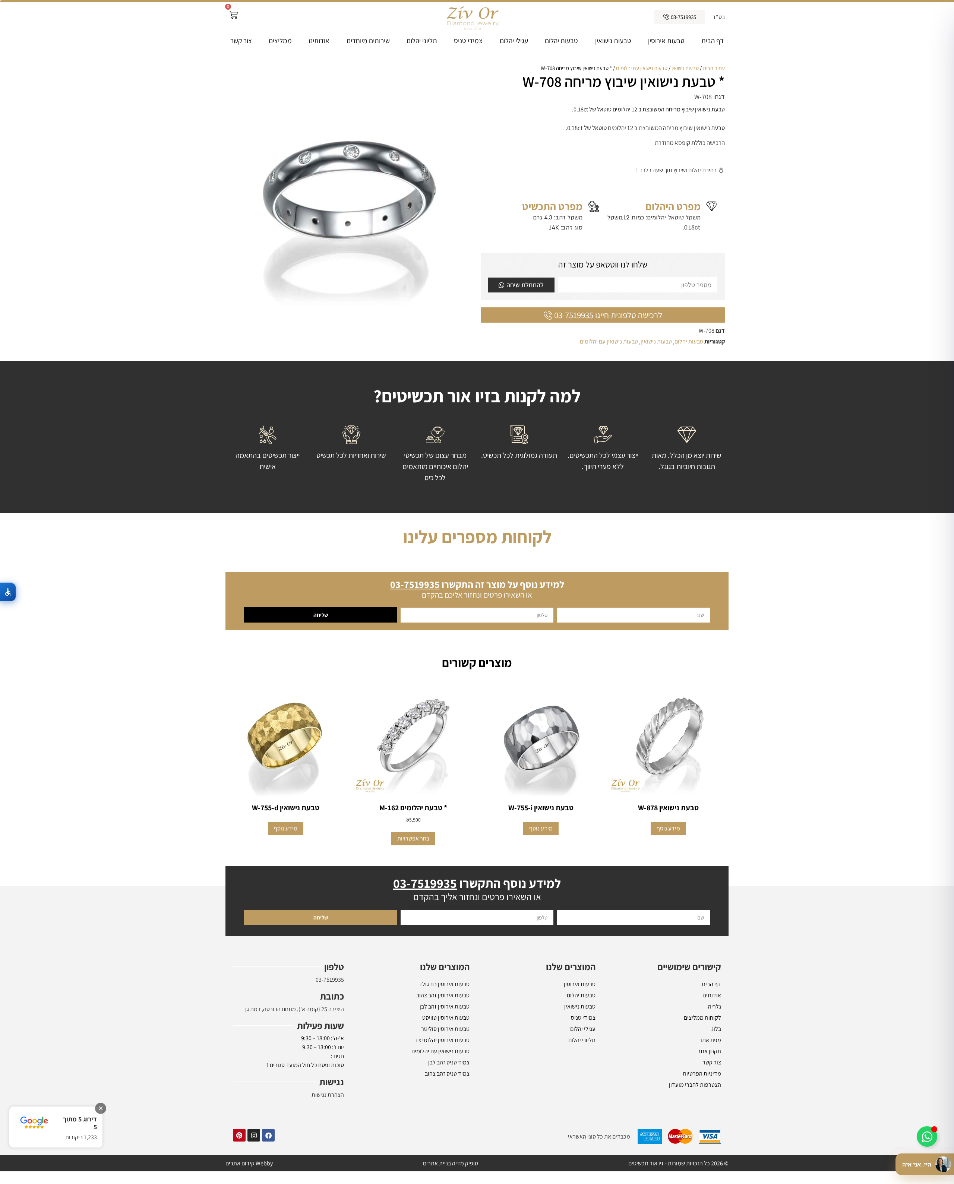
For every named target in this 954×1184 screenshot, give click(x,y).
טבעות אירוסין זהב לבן (445, 1006)
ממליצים (280, 40)
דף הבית (712, 40)
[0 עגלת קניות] (233, 14)
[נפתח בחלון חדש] (268, 1135)
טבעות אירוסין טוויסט (446, 1018)
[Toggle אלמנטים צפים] (927, 1136)
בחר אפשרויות (413, 838)
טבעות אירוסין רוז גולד (444, 984)
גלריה (714, 1006)
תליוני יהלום (422, 40)
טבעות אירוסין (666, 40)
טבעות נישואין (613, 40)
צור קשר (241, 40)
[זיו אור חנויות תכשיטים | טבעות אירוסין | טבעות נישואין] (472, 17)
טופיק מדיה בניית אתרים (450, 1163)
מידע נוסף (668, 828)
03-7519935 (330, 980)
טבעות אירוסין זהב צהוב (443, 995)
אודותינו (319, 40)
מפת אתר (710, 1040)
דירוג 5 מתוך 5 (80, 1123)
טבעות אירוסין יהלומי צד (442, 1040)
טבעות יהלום (561, 40)
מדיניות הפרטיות (702, 1073)
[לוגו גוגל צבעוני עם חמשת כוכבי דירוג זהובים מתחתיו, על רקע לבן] (34, 1122)
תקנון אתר (709, 1051)
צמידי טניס (468, 40)
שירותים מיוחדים (368, 40)
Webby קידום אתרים (249, 1163)
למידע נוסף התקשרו (477, 883)
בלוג (716, 1029)
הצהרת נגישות (328, 1095)
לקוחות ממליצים (702, 1018)
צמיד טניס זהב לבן (449, 1062)
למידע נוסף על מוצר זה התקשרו (477, 584)
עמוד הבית (714, 68)
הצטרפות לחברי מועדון (695, 1085)
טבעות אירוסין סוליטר (445, 1029)
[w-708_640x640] (351, 186)
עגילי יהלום (514, 40)
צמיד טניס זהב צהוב (447, 1073)
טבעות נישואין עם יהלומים (641, 68)
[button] (8, 592)
